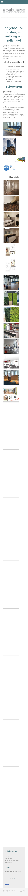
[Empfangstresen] (11, 378)
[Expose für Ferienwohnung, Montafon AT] (11, 251)
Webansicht (22, 891)
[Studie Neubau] (11, 481)
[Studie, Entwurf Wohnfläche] (11, 560)
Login (23, 890)
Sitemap (13, 890)
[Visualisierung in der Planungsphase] (11, 362)
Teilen (7, 884)
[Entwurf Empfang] (11, 608)
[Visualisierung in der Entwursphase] (11, 394)
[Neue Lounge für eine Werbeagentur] (11, 346)
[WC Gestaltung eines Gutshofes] (11, 465)
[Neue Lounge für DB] (11, 330)
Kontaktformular (17, 878)
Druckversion (7, 890)
